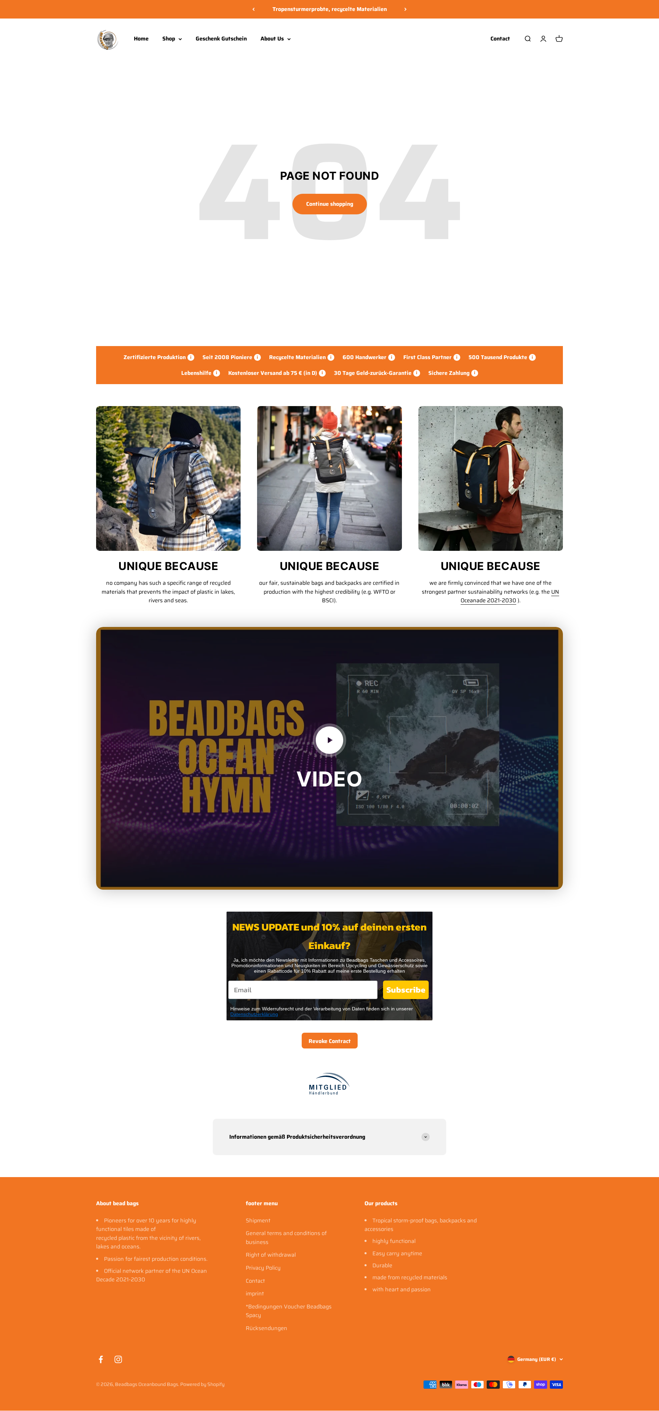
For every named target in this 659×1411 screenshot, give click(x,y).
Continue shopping (329, 204)
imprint (255, 1293)
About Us (272, 38)
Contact (500, 38)
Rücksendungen (266, 1328)
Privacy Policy (263, 1268)
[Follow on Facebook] (100, 1359)
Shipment (258, 1220)
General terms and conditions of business (286, 1237)
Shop (168, 38)
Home (141, 38)
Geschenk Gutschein (221, 38)
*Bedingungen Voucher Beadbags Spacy (289, 1311)
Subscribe (405, 990)
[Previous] (253, 9)
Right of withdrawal (271, 1254)
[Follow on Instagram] (118, 1359)
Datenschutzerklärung (254, 1014)
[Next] (405, 9)
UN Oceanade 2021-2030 (510, 596)
